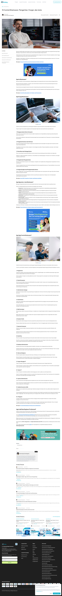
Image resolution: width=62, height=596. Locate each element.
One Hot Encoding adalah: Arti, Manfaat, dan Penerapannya (30, 92)
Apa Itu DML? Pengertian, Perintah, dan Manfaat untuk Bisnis (31, 178)
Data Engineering (6, 6)
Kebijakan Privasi (39, 591)
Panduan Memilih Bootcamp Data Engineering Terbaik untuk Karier (32, 61)
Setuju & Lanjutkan (57, 593)
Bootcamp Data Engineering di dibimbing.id (27, 414)
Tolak (51, 593)
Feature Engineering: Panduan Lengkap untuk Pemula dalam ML (31, 207)
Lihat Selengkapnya (56, 516)
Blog (2, 6)
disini (30, 424)
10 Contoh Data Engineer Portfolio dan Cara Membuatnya (30, 405)
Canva (40, 124)
